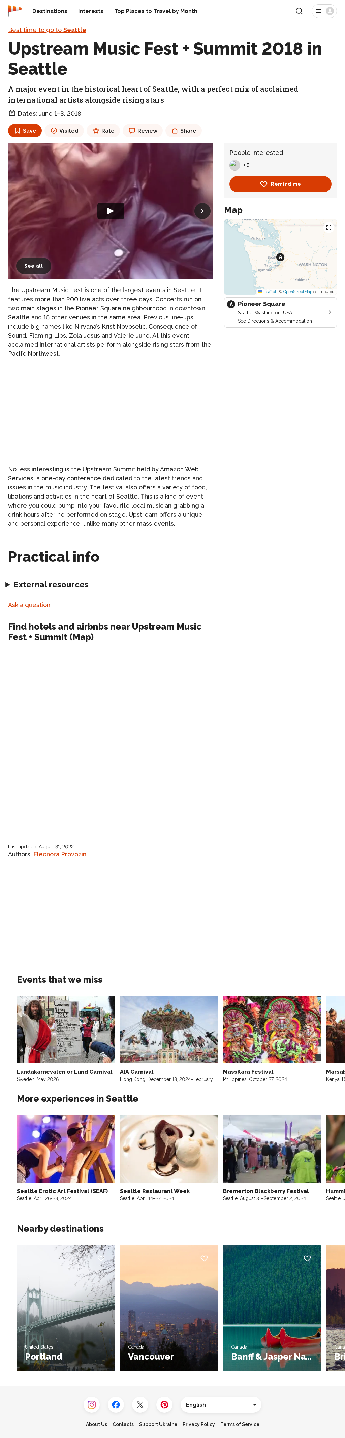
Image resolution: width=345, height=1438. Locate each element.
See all (33, 266)
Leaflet (269, 291)
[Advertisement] (110, 411)
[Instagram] (92, 1405)
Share (188, 131)
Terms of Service (239, 1424)
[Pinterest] (164, 1405)
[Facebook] (116, 1405)
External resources (51, 584)
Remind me (286, 184)
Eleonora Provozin (59, 854)
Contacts (123, 1424)
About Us (96, 1424)
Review (147, 131)
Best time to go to (47, 29)
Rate (108, 131)
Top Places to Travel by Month (155, 11)
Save (29, 131)
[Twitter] (140, 1405)
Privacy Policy (199, 1424)
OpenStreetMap (297, 291)
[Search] (299, 11)
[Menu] (324, 11)
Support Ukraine (158, 1424)
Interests (90, 11)
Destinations (49, 11)
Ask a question (29, 604)
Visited (69, 131)
